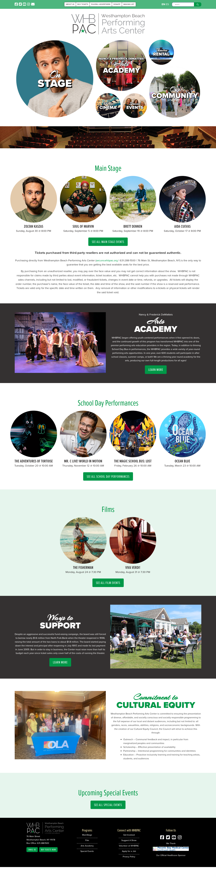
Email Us (32, 849)
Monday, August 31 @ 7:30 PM (132, 572)
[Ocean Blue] (182, 456)
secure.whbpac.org (107, 260)
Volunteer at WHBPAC (129, 845)
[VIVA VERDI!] (132, 563)
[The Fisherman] (83, 563)
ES (167, 4)
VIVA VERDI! (132, 567)
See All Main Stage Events (108, 241)
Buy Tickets (82, 4)
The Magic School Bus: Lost (132, 461)
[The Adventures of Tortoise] (33, 456)
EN (163, 4)
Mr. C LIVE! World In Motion (83, 461)
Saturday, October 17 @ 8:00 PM (182, 231)
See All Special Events (108, 804)
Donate (116, 4)
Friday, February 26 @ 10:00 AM (132, 466)
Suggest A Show (129, 840)
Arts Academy (87, 845)
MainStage (87, 834)
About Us (70, 4)
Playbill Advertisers (100, 4)
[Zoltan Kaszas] (33, 222)
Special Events (87, 851)
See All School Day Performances (108, 476)
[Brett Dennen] (132, 222)
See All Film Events (108, 582)
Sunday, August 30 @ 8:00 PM (33, 231)
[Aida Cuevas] (182, 222)
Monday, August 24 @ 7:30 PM (83, 572)
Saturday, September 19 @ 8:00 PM (132, 231)
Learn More (155, 369)
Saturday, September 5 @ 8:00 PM (83, 231)
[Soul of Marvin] (83, 222)
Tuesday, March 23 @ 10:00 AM (182, 466)
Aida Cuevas (182, 226)
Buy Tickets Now (48, 849)
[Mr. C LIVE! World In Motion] (83, 456)
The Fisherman (83, 567)
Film (87, 840)
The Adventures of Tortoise (34, 461)
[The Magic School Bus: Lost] (132, 456)
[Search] (197, 4)
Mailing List (128, 4)
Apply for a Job (129, 851)
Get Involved (129, 834)
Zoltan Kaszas (33, 226)
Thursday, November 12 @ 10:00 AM (83, 466)
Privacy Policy (129, 856)
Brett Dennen (132, 226)
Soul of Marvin (83, 226)
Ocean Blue (182, 461)
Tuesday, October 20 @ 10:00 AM (33, 466)
